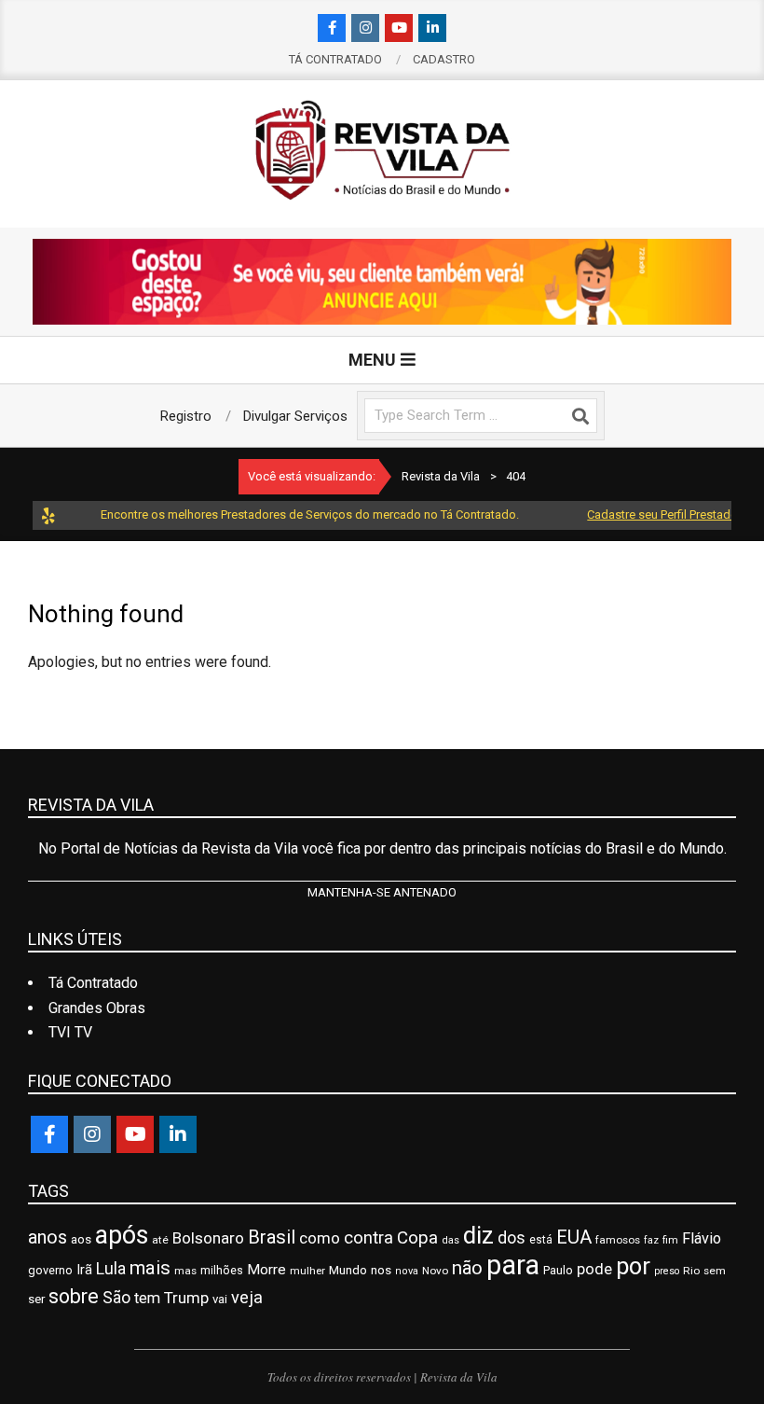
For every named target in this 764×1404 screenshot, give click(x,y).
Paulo (558, 1270)
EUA (574, 1237)
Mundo (348, 1270)
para (512, 1265)
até (160, 1239)
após (121, 1235)
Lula (111, 1268)
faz (651, 1240)
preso (666, 1271)
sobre (73, 1296)
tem (147, 1298)
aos (81, 1238)
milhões (221, 1270)
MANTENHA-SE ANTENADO (382, 892)
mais (150, 1268)
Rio (691, 1270)
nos (381, 1270)
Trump (186, 1297)
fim (670, 1240)
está (541, 1239)
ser (36, 1299)
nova (406, 1271)
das (450, 1240)
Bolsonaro (208, 1238)
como (319, 1238)
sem (714, 1270)
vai (219, 1299)
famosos (617, 1239)
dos (511, 1237)
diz (478, 1235)
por (633, 1266)
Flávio (701, 1238)
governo (50, 1270)
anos (47, 1237)
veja (247, 1297)
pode (594, 1269)
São (116, 1297)
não (467, 1268)
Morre (266, 1269)
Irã (84, 1270)
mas (185, 1270)
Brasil (271, 1237)
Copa (417, 1238)
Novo (435, 1270)
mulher (307, 1270)
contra (368, 1238)
